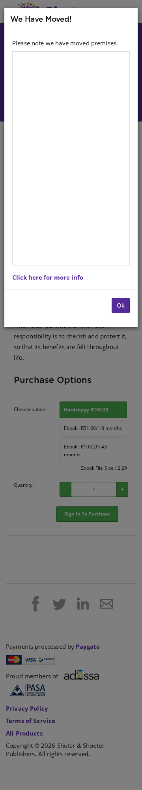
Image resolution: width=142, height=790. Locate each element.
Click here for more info (47, 277)
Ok (121, 305)
